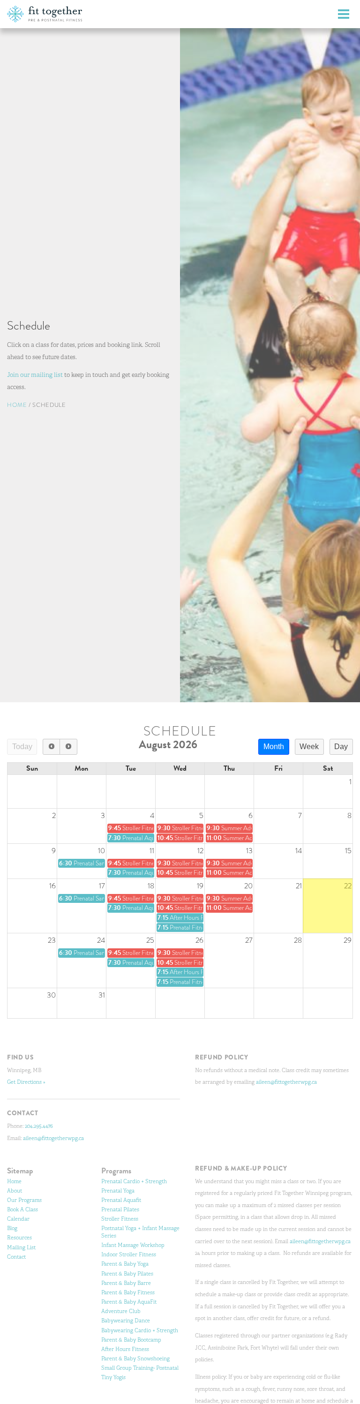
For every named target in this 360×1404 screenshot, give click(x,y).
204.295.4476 (39, 1126)
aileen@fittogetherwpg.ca (53, 1138)
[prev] (51, 747)
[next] (68, 747)
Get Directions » (26, 1082)
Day (341, 747)
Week (309, 747)
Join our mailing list (35, 375)
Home (17, 405)
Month (273, 747)
